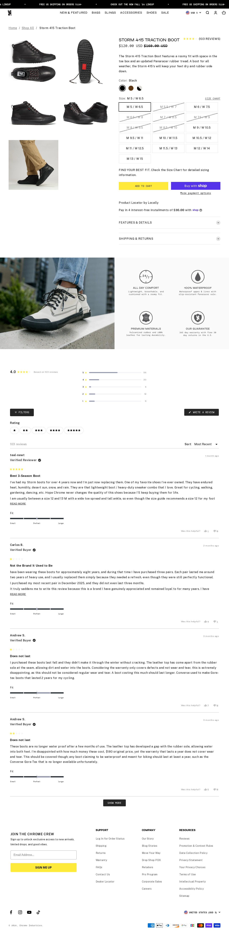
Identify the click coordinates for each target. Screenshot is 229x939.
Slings (110, 12)
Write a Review (205, 413)
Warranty (101, 860)
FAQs (99, 867)
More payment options (195, 192)
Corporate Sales (152, 881)
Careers (147, 888)
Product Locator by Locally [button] (139, 202)
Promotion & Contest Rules (196, 845)
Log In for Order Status (110, 838)
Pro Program (150, 874)
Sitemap (184, 895)
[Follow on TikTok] (38, 912)
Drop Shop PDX (151, 860)
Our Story (148, 838)
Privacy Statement (191, 860)
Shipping (101, 845)
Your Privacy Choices (192, 867)
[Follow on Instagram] (20, 912)
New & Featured (74, 12)
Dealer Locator (105, 881)
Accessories (131, 12)
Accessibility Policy (191, 888)
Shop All (28, 28)
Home (13, 28)
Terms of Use (187, 874)
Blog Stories (149, 845)
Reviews (184, 838)
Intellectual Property (192, 881)
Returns (101, 853)
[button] (201, 38)
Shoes (152, 12)
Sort (188, 444)
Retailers (147, 867)
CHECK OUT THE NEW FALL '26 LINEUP (125, 4)
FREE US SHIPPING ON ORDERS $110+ (54, 4)
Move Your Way (151, 853)
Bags (96, 12)
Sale (165, 12)
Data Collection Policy (193, 853)
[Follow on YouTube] (29, 912)
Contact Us (103, 874)
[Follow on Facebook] (11, 912)
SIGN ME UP (43, 867)
